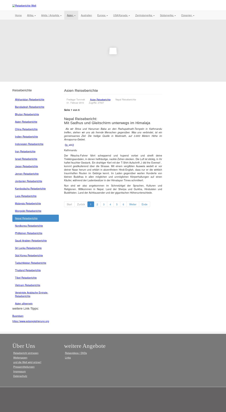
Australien (86, 15)
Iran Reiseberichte (25, 151)
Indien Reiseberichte (26, 136)
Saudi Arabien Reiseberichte (31, 240)
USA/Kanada (120, 15)
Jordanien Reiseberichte (28, 181)
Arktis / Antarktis (50, 15)
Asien (70, 15)
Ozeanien (187, 15)
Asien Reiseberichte (26, 121)
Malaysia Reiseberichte (28, 203)
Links (68, 357)
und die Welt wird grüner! (27, 362)
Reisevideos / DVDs (76, 353)
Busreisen (17, 316)
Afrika (30, 15)
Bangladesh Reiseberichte (29, 107)
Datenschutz (20, 376)
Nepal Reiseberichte (26, 218)
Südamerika (167, 15)
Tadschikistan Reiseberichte (30, 263)
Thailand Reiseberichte (28, 270)
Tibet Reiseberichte (26, 277)
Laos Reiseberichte (26, 196)
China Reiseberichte (26, 129)
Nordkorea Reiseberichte (29, 225)
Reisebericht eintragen (25, 353)
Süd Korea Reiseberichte (29, 255)
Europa (101, 15)
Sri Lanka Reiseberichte (28, 248)
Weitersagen (20, 357)
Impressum (19, 371)
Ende (144, 204)
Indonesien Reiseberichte (29, 144)
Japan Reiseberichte (26, 166)
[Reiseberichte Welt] (24, 5)
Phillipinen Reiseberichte (28, 233)
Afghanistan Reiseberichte (29, 99)
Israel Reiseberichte (26, 159)
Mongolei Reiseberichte (28, 211)
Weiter (132, 204)
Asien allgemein (24, 303)
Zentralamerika (144, 15)
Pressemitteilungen (24, 367)
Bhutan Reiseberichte (27, 114)
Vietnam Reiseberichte (27, 285)
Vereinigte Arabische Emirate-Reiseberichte (31, 294)
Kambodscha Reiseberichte (30, 188)
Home (18, 15)
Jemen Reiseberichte (27, 173)
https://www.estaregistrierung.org (30, 321)
